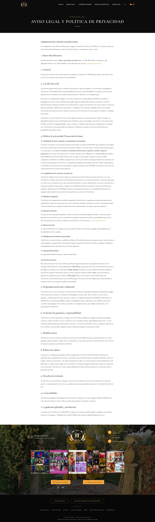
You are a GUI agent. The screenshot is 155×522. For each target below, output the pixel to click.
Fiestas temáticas (102, 4)
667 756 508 (116, 437)
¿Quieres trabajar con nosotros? (87, 501)
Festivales (65, 510)
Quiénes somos (85, 4)
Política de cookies (81, 519)
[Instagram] (58, 487)
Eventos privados (56, 510)
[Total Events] (23, 4)
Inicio (60, 4)
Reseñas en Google (92, 519)
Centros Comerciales (76, 510)
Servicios (71, 4)
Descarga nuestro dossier (95, 482)
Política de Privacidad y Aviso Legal (67, 519)
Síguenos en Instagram (62, 482)
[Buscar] (124, 4)
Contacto (116, 4)
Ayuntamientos (110, 510)
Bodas (85, 510)
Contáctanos (59, 501)
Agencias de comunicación (97, 510)
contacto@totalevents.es (94, 63)
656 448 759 (116, 433)
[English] (134, 4)
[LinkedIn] (63, 487)
